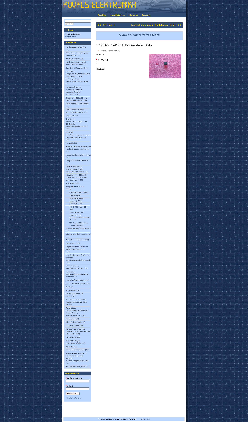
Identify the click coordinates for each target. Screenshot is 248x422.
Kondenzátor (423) (73, 243)
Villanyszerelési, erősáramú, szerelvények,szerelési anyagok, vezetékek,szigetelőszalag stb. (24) (77, 358)
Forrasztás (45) (72, 143)
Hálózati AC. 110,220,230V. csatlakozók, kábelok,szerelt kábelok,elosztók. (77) (76, 177)
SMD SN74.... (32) (75, 204)
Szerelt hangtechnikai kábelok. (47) (74, 295)
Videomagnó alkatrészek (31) (77, 350)
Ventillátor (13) (71, 346)
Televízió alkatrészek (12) (75, 322)
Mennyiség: (102, 59)
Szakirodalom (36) (73, 290)
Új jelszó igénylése (74, 398)
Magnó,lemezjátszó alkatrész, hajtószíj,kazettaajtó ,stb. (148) (77, 249)
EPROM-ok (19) (74, 196)
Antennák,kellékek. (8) (74, 59)
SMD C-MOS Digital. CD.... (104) (78, 208)
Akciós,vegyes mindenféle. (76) (76, 48)
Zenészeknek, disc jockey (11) (77, 367)
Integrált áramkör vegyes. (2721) (76, 200)
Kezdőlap (102, 15)
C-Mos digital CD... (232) (78, 192)
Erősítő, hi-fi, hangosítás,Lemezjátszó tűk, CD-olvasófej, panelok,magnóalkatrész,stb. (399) (77, 124)
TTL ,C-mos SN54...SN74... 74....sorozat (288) (79, 224)
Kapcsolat (146, 15)
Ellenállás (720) (72, 116)
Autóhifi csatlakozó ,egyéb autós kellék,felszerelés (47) (76, 63)
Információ (133, 15)
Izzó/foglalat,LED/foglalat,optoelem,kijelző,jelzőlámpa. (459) (78, 229)
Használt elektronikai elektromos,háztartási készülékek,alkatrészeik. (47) (77, 169)
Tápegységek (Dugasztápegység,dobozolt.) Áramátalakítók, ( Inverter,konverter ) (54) (77, 311)
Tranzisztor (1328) (73, 337)
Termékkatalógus (117, 15)
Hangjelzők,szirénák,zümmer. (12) (77, 162)
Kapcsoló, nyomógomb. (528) (77, 240)
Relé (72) (69, 287)
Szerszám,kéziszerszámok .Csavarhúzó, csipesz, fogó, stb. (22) (76, 302)
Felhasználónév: (74, 378)
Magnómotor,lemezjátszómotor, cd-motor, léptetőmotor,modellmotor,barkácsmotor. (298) (78, 259)
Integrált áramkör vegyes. (110, 50)
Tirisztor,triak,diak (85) (74, 326)
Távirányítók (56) (72, 319)
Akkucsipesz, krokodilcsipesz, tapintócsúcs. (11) (77, 54)
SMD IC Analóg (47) (76, 212)
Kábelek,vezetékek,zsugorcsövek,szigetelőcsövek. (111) (78, 235)
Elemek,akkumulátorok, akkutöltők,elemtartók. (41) (76, 111)
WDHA (147, 419)
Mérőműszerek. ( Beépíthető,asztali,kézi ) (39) (77, 267)
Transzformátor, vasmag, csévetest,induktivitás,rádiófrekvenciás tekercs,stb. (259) (78, 331)
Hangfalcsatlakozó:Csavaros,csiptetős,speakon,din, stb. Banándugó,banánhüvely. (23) (78, 149)
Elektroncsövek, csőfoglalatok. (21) (77, 105)
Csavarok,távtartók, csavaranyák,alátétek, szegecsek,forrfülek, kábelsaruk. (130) (74, 91)
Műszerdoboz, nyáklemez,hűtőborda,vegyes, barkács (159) (77, 274)
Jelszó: (69, 386)
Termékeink (70, 42)
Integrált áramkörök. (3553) (75, 188)
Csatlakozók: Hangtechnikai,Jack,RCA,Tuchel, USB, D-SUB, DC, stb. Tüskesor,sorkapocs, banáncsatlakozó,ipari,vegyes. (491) (78, 78)
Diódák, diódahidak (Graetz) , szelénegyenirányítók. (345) (77, 99)
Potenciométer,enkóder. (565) (77, 280)
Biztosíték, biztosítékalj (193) (77, 68)
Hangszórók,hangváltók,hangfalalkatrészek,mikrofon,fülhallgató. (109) (78, 156)
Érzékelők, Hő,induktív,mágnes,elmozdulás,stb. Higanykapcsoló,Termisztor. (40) (78, 136)
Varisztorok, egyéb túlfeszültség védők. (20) (75, 342)
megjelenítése (70, 36)
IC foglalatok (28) (72, 183)
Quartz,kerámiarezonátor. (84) (77, 283)
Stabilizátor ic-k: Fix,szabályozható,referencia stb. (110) (79, 217)
